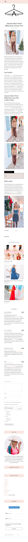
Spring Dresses (7, 301)
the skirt (22, 190)
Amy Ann (6, 236)
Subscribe (14, 528)
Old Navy (6, 485)
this (7, 64)
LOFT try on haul (13, 192)
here (16, 86)
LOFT (5, 487)
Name (5, 393)
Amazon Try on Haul (8, 261)
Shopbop (6, 484)
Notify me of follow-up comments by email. (8, 414)
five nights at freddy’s (11, 366)
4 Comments (6, 230)
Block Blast (14, 339)
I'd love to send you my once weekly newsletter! (13, 524)
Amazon (6, 479)
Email (5, 397)
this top (11, 75)
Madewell (6, 491)
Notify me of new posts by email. (8, 420)
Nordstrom (6, 481)
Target (5, 493)
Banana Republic (7, 490)
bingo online (17, 316)
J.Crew (5, 488)
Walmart (6, 482)
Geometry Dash (19, 351)
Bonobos (6, 495)
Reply (22, 312)
